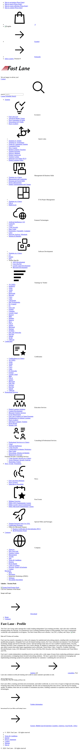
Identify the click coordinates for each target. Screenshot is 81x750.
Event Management (15, 414)
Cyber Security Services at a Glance (20, 458)
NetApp (11, 329)
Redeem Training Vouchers (17, 149)
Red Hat (11, 334)
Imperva (11, 320)
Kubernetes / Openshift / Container (19, 231)
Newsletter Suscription (16, 580)
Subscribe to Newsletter (16, 484)
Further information (36, 704)
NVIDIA (11, 331)
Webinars (12, 578)
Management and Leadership (18, 179)
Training (7, 99)
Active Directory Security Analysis (19, 460)
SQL (10, 258)
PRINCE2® (12, 205)
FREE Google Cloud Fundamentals (20, 505)
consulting (71, 673)
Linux (10, 233)
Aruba (11, 290)
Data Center (12, 229)
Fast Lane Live (13, 116)
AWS (10, 291)
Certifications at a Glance (16, 358)
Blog (10, 572)
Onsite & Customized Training (18, 144)
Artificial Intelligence (15, 446)
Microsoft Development (20, 267)
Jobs (10, 558)
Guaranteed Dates (14, 146)
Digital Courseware (15, 155)
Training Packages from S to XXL (19, 523)
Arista (10, 288)
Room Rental (13, 423)
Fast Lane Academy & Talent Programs (21, 416)
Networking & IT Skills (16, 122)
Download (33, 614)
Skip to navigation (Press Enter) (14, 2)
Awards (11, 556)
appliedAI (12, 286)
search (3, 94)
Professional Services (11, 392)
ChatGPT (12, 224)
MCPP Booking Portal (20, 531)
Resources (8, 571)
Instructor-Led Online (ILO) (17, 158)
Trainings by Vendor (15, 141)
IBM (10, 316)
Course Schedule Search (8, 96)
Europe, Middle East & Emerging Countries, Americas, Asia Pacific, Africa (53, 726)
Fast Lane (12, 307)
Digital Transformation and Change (20, 184)
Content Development (15, 411)
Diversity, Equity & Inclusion (18, 567)
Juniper (11, 325)
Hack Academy (13, 124)
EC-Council (12, 304)
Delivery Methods (14, 153)
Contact (3, 79)
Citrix (10, 299)
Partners (11, 562)
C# (10, 255)
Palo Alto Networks (15, 332)
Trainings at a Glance (15, 177)
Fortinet (11, 309)
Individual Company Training (18, 422)
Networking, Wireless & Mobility (19, 453)
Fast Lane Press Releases (16, 480)
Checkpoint (12, 300)
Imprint (7, 738)
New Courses (13, 148)
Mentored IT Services (15, 455)
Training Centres (14, 553)
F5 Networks (13, 371)
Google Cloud (13, 313)
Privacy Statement (10, 739)
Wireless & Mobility (15, 236)
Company (8, 532)
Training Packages (14, 151)
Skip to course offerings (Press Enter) (16, 6)
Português (37, 57)
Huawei (11, 315)
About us (11, 549)
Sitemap (7, 743)
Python (11, 257)
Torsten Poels (15, 587)
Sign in (7, 745)
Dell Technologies (14, 302)
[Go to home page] (15, 75)
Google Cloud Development (21, 266)
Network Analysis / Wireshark (18, 234)
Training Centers (14, 157)
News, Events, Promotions (13, 463)
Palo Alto (12, 383)
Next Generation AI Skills (17, 120)
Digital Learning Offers (16, 160)
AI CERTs (12, 284)
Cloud (11, 225)
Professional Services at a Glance (19, 442)
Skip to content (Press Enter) (14, 8)
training (33, 673)
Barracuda (12, 293)
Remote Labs (13, 425)
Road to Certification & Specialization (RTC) (27, 529)
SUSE (11, 338)
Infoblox (11, 318)
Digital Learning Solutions (17, 409)
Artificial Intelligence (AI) (17, 222)
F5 (9, 306)
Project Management (15, 182)
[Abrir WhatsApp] (76, 745)
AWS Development (19, 262)
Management (13, 555)
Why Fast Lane (13, 551)
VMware (11, 339)
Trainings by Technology (16, 142)
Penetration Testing (15, 462)
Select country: (9, 59)
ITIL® (11, 203)
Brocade (11, 295)
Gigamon (12, 311)
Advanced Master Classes (17, 118)
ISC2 (10, 322)
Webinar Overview (15, 501)
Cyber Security (13, 227)
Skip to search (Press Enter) (13, 4)
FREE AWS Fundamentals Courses (20, 503)
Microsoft (12, 327)
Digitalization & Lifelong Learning (19, 418)
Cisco (10, 297)
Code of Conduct (14, 565)
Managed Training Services (17, 413)
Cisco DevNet (17, 264)
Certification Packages (16, 525)
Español (36, 41)
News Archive (13, 482)
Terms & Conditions (15, 560)
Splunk (11, 336)
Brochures (12, 574)
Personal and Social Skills (17, 181)
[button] (17, 59)
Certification (8, 341)
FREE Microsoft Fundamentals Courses (21, 506)
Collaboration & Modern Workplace (20, 449)
